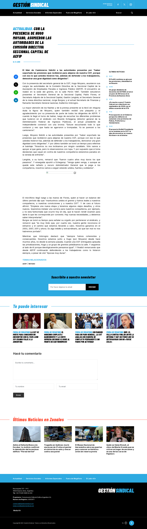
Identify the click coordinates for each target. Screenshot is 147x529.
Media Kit (17, 510)
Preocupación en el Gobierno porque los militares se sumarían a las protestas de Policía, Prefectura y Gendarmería (120, 119)
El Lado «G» (91, 13)
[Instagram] (131, 4)
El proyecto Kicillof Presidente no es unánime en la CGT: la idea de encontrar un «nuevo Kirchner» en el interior (121, 132)
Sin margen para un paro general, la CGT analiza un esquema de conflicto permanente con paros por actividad (89, 337)
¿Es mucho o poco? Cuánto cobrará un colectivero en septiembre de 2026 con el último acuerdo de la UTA (120, 105)
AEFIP (24, 264)
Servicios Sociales (33, 13)
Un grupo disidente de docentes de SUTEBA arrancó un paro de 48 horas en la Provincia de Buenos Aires (121, 93)
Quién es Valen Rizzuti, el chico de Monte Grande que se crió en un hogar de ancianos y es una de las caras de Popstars (120, 449)
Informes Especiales (53, 13)
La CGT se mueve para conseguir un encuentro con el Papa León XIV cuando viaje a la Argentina (26, 337)
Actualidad (17, 13)
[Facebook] (118, 4)
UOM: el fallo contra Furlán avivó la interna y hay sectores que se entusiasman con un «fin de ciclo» (120, 337)
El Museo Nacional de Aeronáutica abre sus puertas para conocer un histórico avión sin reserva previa (88, 448)
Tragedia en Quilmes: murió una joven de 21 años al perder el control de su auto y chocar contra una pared (57, 448)
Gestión (31, 4)
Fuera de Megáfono (74, 13)
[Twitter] (124, 4)
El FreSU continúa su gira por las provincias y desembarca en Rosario (120, 81)
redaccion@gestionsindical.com (23, 506)
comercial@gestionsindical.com (23, 503)
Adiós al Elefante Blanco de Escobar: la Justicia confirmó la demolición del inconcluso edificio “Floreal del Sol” (26, 448)
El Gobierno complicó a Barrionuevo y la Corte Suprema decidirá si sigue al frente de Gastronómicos (57, 337)
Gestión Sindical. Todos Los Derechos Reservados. (40, 523)
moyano (32, 264)
